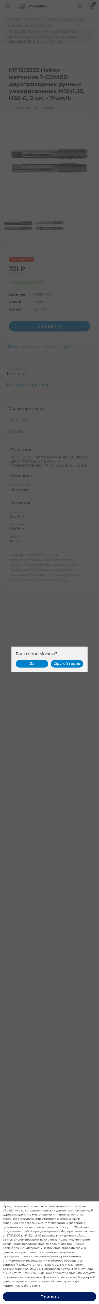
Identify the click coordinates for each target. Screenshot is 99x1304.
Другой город (67, 663)
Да (31, 663)
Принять (49, 1296)
